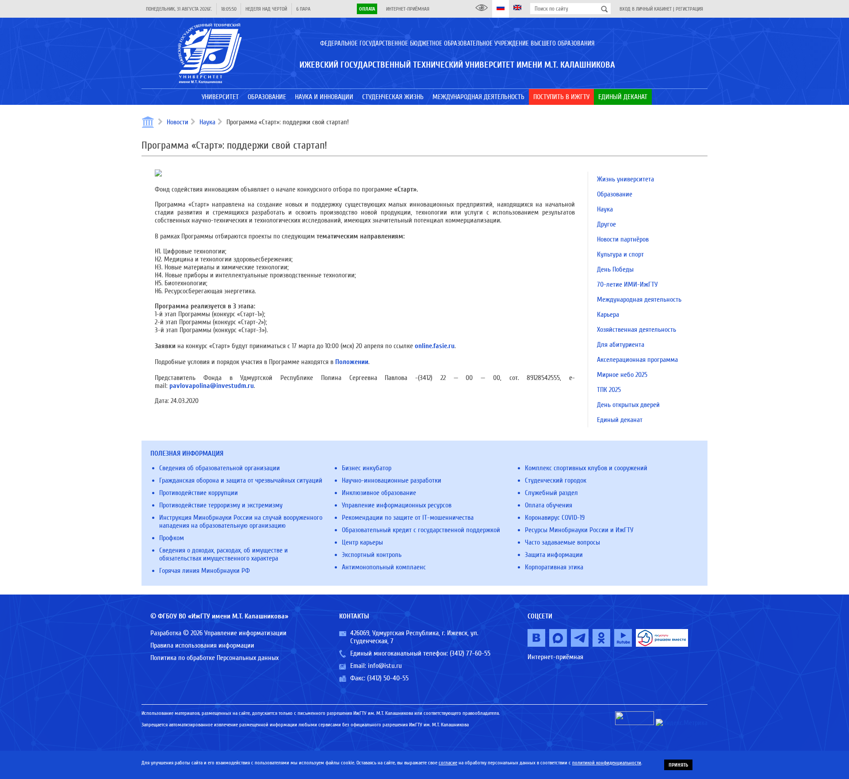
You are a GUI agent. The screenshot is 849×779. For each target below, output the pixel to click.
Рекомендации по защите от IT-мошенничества (408, 518)
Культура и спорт (620, 254)
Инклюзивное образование (379, 493)
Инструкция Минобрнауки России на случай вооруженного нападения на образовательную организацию (240, 522)
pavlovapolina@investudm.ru (211, 386)
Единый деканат (619, 420)
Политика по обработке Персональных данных (214, 658)
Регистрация (689, 9)
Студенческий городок (555, 480)
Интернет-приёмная (407, 9)
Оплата (367, 9)
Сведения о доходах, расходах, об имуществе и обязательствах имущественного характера (223, 554)
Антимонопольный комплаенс (384, 567)
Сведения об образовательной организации (219, 468)
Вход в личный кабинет (646, 9)
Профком (171, 538)
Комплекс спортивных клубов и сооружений (586, 468)
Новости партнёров (623, 239)
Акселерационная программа (637, 360)
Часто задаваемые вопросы (562, 542)
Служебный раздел (551, 493)
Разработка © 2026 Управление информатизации (218, 633)
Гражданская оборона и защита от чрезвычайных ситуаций (240, 480)
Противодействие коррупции (198, 493)
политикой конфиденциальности (606, 763)
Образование (614, 194)
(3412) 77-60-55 (470, 653)
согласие (448, 763)
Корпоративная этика (554, 567)
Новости (177, 122)
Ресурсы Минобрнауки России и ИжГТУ (579, 530)
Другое (606, 224)
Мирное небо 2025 (622, 375)
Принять (678, 765)
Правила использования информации (202, 645)
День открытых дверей (628, 405)
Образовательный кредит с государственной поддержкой (421, 530)
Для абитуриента (620, 345)
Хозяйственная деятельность (636, 330)
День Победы (615, 269)
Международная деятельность (639, 299)
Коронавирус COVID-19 (555, 518)
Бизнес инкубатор (366, 468)
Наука (207, 122)
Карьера (608, 315)
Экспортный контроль (372, 555)
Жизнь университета (625, 179)
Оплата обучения (548, 505)
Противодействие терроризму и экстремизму (221, 505)
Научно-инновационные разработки (391, 480)
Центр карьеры (362, 542)
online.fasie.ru (435, 346)
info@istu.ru (385, 666)
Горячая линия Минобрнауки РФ (204, 571)
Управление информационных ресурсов (396, 505)
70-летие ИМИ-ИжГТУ (627, 284)
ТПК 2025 (609, 390)
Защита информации (554, 555)
